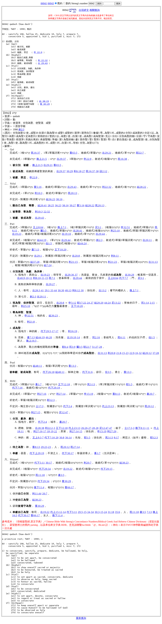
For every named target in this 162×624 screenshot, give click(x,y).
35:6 (117, 512)
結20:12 (147, 353)
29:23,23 (46, 447)
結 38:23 (44, 101)
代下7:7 (123, 278)
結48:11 (37, 366)
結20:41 (42, 205)
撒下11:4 (39, 487)
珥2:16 (96, 337)
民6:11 (121, 337)
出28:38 (39, 428)
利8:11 (115, 255)
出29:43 (72, 187)
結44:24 (82, 243)
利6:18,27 (79, 171)
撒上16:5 (31, 340)
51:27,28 (97, 347)
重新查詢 (81, 618)
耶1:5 (129, 384)
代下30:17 (68, 453)
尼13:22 (116, 302)
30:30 (61, 290)
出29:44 (100, 234)
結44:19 (41, 240)
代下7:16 (17, 387)
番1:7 (38, 384)
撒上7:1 (61, 227)
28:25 (51, 205)
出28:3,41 (38, 290)
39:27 (72, 205)
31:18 (111, 512)
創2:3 (21, 129)
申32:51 (125, 227)
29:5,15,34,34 (86, 512)
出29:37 (61, 159)
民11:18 (40, 475)
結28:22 (141, 187)
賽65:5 (73, 152)
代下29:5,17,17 (49, 331)
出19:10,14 (73, 337)
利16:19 (72, 331)
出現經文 (84, 10)
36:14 (68, 437)
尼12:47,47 (105, 428)
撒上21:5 (41, 159)
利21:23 (112, 262)
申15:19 (88, 394)
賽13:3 (72, 366)
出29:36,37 (71, 274)
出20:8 (76, 255)
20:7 (44, 493)
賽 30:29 (45, 104)
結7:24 (48, 265)
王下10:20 (60, 249)
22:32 (47, 211)
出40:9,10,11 (24, 278)
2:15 (152, 302)
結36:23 (50, 199)
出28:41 (77, 230)
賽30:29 (66, 481)
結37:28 (35, 262)
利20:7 (87, 462)
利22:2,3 (50, 428)
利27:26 (111, 431)
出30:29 (129, 274)
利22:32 (106, 187)
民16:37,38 (92, 171)
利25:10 (115, 230)
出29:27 (50, 284)
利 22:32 (43, 60)
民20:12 (149, 406)
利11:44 (36, 493)
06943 (51, 3)
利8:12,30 (78, 290)
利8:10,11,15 (40, 278)
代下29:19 (54, 387)
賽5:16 (38, 187)
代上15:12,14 (58, 512)
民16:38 (122, 159)
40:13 (68, 290)
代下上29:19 (37, 453)
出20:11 (147, 240)
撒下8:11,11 (142, 428)
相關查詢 (95, 10)
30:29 (69, 171)
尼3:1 (98, 227)
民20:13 (72, 193)
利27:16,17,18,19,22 (45, 431)
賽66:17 (69, 487)
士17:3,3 (129, 428)
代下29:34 (45, 469)
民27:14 (75, 447)
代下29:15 (106, 469)
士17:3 (40, 406)
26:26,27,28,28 (90, 428)
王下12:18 (64, 384)
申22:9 (87, 159)
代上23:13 (108, 406)
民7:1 (52, 278)
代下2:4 (67, 406)
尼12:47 (63, 412)
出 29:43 (43, 63)
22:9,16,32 (135, 353)
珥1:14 (145, 302)
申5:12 (72, 302)
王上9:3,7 (38, 437)
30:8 (61, 437)
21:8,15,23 (122, 353)
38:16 (59, 199)
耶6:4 (65, 347)
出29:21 (106, 152)
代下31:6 (87, 372)
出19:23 (16, 234)
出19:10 (66, 234)
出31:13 (153, 262)
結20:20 (98, 302)
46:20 (49, 337)
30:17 (49, 462)
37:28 (156, 353)
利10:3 (38, 193)
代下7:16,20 (51, 437)
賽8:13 (116, 394)
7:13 (149, 512)
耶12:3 (51, 400)
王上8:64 (38, 227)
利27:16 (41, 394)
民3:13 (91, 384)
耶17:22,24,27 (85, 302)
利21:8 (31, 321)
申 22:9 (38, 52)
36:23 (58, 205)
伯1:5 (49, 243)
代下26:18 (49, 372)
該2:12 (103, 171)
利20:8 (111, 353)
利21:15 (73, 262)
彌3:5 (43, 230)
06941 (44, 3)
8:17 (116, 437)
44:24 (107, 302)
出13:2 (102, 290)
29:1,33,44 (51, 290)
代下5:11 (39, 462)
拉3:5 (108, 372)
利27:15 (35, 412)
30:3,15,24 (101, 512)
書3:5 (61, 475)
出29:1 (38, 255)
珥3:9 (72, 347)
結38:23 (124, 462)
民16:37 (35, 152)
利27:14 (60, 394)
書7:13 (35, 249)
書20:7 (150, 394)
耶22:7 (140, 152)
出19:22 (67, 469)
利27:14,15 (75, 431)
